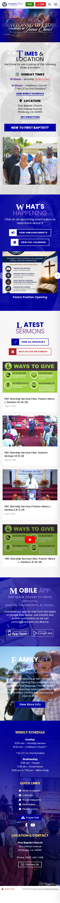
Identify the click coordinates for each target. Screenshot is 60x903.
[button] (30, 275)
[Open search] (49, 4)
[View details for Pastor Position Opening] (30, 272)
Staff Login (9, 888)
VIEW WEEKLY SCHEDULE (30, 93)
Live (42, 4)
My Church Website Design (46, 889)
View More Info (30, 704)
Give (29, 4)
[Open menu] (55, 4)
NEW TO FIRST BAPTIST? (30, 127)
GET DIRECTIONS (30, 117)
